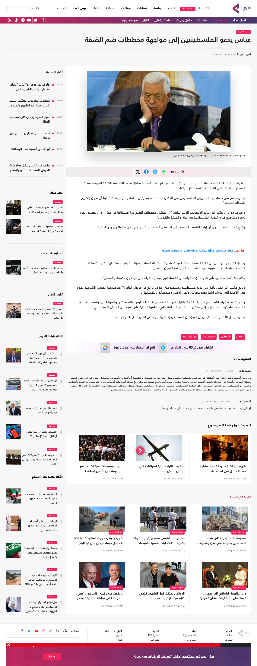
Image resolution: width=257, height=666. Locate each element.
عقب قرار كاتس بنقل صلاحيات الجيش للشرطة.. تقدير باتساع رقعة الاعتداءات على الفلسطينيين (29, 168)
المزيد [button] (62, 8)
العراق (119, 635)
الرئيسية (202, 8)
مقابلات (203, 20)
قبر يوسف (209, 336)
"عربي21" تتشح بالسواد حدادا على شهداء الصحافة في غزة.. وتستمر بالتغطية (43, 313)
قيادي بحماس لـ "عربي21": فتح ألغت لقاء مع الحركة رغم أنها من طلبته (39, 460)
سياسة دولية (130, 20)
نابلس (239, 336)
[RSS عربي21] (9, 20)
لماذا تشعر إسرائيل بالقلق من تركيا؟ (30, 136)
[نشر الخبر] (138, 172)
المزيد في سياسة (240, 496)
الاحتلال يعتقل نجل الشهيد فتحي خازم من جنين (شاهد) (162, 596)
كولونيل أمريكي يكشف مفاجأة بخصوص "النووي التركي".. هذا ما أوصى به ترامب (40, 385)
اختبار (146, 20)
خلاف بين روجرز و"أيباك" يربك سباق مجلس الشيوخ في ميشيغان (30, 87)
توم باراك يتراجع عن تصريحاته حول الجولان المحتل (41, 410)
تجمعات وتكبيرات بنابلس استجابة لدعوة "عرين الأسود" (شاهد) (45, 229)
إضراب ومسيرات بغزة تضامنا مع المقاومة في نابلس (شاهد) (101, 469)
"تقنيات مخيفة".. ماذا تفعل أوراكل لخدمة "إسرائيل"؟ (42, 434)
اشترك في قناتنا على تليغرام (192, 347)
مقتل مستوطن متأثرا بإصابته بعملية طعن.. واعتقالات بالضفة (203, 250)
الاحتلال (225, 336)
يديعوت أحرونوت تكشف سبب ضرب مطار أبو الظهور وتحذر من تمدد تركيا (29, 103)
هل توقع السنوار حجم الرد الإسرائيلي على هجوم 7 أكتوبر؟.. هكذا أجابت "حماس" (41, 607)
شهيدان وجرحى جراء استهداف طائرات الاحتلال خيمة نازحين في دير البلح (98, 541)
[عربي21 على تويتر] (36, 20)
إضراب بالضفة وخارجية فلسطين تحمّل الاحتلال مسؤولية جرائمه (45, 210)
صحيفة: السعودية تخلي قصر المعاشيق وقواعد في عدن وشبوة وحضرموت (223, 541)
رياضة (157, 8)
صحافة (110, 8)
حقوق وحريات (184, 20)
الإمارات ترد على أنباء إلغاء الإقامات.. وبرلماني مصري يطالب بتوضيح (42, 526)
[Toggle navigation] (37, 8)
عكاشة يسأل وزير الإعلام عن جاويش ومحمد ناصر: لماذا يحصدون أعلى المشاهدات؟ (41, 358)
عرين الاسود (189, 336)
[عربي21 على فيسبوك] (43, 20)
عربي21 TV (153, 635)
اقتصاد (171, 8)
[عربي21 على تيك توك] (16, 20)
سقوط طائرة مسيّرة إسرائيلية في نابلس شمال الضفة (162, 469)
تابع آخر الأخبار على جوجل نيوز (134, 347)
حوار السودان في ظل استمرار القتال (30, 119)
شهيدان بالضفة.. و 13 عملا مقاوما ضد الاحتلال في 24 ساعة (222, 469)
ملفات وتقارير (162, 20)
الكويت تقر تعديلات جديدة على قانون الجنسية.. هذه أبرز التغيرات (40, 498)
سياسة (187, 8)
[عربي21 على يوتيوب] (29, 20)
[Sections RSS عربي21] (65, 631)
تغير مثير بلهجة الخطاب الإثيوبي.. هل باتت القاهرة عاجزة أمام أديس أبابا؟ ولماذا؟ (41, 580)
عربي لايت (80, 8)
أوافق (52, 656)
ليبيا (120, 640)
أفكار (96, 8)
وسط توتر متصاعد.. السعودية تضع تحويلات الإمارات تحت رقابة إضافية (40, 553)
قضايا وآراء (191, 640)
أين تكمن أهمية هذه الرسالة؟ (30, 149)
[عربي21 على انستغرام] (22, 20)
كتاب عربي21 (189, 635)
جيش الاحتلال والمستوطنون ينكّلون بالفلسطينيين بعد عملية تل (43, 270)
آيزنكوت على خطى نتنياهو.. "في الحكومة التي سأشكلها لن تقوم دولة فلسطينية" (98, 596)
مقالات (126, 8)
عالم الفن (154, 640)
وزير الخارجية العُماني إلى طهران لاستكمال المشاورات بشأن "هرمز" (223, 596)
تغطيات (142, 8)
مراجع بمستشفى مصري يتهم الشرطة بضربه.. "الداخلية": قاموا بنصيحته (159, 541)
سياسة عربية (220, 20)
